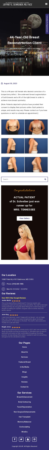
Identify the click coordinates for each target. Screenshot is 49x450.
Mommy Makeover (24, 422)
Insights (25, 377)
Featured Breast (25, 362)
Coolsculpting (24, 427)
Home (24, 347)
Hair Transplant (24, 417)
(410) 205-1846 (17, 284)
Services (24, 357)
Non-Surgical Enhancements (24, 412)
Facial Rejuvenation (24, 407)
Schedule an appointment (47, 24)
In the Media (24, 367)
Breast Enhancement (24, 397)
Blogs (24, 372)
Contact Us (24, 387)
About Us (24, 352)
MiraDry (24, 432)
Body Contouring (24, 402)
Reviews (24, 382)
